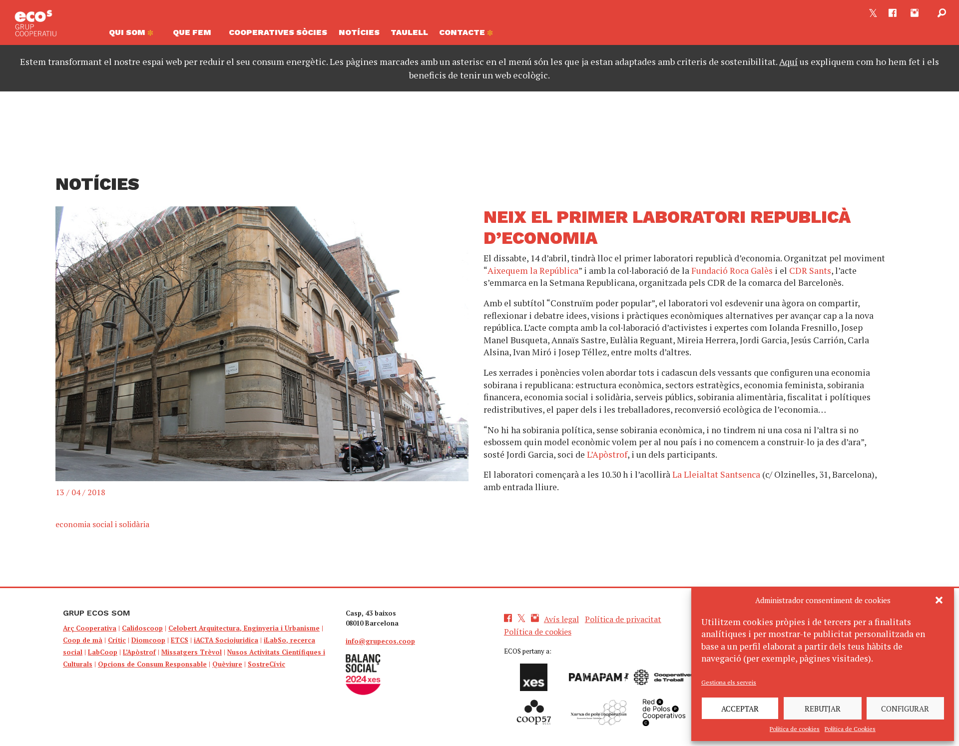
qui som (128, 32)
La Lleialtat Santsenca (716, 474)
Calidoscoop (142, 628)
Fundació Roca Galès (732, 270)
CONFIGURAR (905, 709)
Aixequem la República (532, 270)
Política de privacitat (623, 619)
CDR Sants (810, 270)
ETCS (179, 640)
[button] (939, 600)
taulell (409, 32)
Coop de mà (82, 640)
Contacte (463, 32)
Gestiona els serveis (728, 682)
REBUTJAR (823, 709)
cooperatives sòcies (278, 32)
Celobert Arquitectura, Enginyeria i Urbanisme (244, 628)
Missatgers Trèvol (191, 652)
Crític (117, 640)
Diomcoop (148, 640)
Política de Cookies (850, 729)
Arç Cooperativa (89, 628)
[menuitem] (135, 34)
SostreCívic (266, 664)
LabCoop (102, 652)
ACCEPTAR (740, 709)
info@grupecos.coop (380, 641)
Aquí (788, 61)
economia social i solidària (102, 524)
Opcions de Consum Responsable (152, 664)
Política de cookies (795, 729)
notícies (359, 32)
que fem (192, 32)
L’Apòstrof (607, 454)
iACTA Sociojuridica (226, 640)
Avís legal (561, 619)
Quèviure (227, 664)
